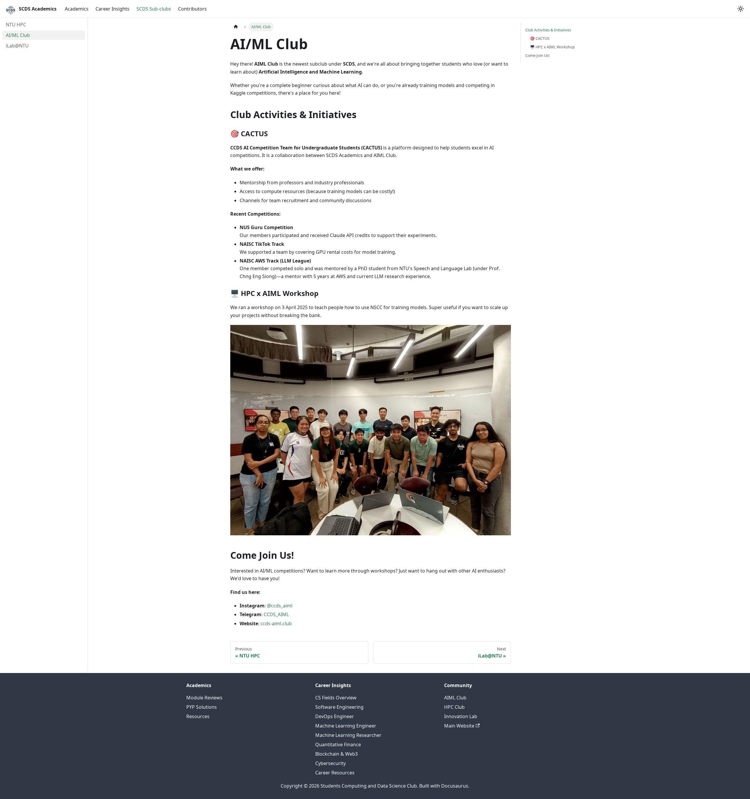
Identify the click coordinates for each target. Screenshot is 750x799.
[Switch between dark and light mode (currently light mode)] (740, 8)
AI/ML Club (18, 35)
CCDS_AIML (276, 614)
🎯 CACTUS (539, 38)
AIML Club (455, 697)
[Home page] (235, 26)
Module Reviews (204, 697)
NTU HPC (16, 24)
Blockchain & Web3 (336, 754)
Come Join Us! (537, 55)
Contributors (192, 9)
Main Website (459, 726)
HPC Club (454, 707)
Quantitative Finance (338, 744)
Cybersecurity (330, 763)
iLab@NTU (17, 45)
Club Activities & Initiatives (548, 30)
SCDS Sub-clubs (154, 9)
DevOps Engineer (334, 716)
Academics (76, 9)
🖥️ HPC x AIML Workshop (552, 47)
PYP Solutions (201, 707)
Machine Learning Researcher (348, 735)
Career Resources (334, 772)
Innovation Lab (460, 716)
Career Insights (112, 9)
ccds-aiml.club (276, 623)
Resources (197, 716)
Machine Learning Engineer (345, 726)
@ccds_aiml (279, 605)
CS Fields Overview (336, 697)
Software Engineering (339, 707)
